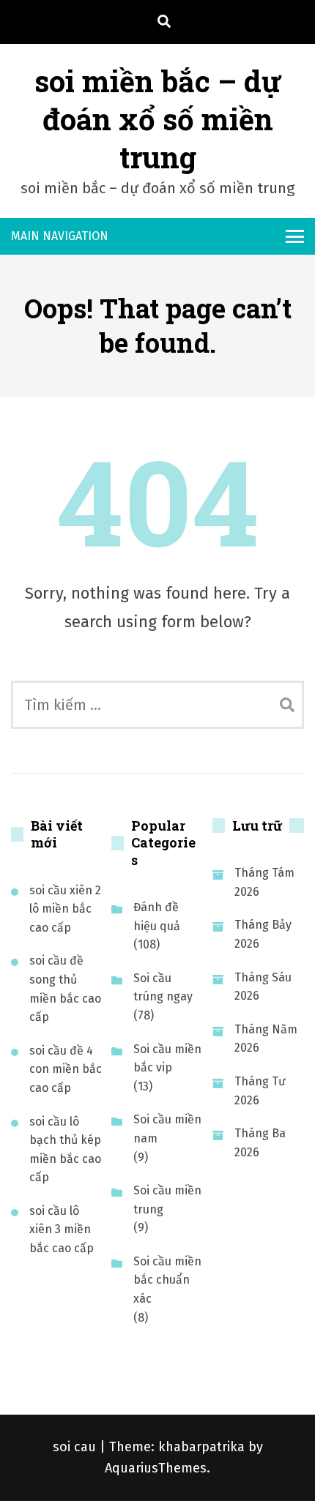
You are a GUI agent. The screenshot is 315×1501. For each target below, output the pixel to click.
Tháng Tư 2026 (260, 1090)
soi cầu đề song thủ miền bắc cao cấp (65, 989)
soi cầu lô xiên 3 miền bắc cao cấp (61, 1229)
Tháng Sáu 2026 (263, 986)
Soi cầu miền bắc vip (167, 1058)
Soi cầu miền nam (167, 1128)
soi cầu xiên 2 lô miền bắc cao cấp (65, 909)
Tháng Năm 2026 (265, 1038)
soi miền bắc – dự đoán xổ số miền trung (157, 118)
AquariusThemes (156, 1468)
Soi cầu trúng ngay (163, 987)
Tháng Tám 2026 (264, 882)
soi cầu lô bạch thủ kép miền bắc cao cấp (65, 1150)
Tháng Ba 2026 (260, 1142)
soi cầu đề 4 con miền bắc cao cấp (65, 1069)
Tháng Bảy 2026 (263, 934)
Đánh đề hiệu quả (156, 916)
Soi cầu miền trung (167, 1199)
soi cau (76, 1447)
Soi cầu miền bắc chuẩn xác (167, 1280)
